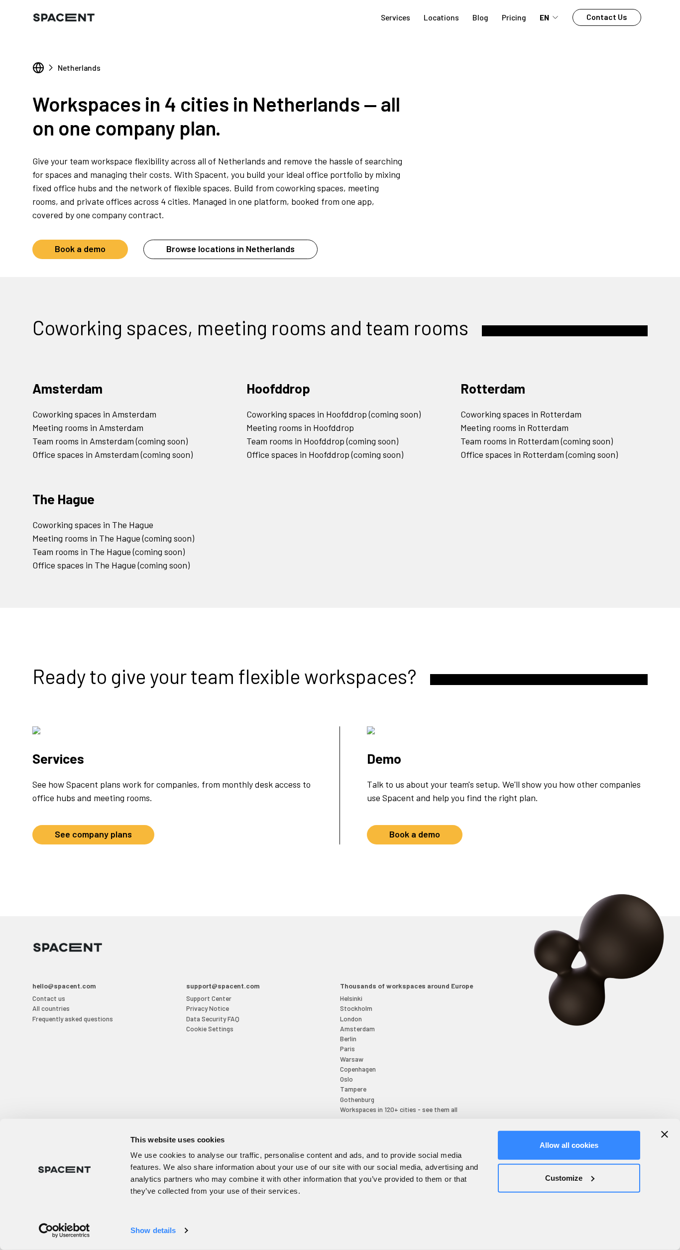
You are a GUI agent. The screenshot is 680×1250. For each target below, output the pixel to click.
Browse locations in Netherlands (230, 248)
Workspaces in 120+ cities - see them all (398, 1109)
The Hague (63, 499)
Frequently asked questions (72, 1018)
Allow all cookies (569, 1145)
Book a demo (80, 248)
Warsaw (351, 1059)
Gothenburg (357, 1099)
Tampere (353, 1089)
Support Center (208, 998)
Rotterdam (492, 388)
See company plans (93, 834)
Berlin (348, 1038)
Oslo (346, 1079)
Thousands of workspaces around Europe (406, 985)
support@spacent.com (223, 985)
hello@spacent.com (64, 985)
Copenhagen (358, 1069)
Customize (563, 1177)
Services (395, 17)
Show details (153, 1230)
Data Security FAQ (212, 1018)
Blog (480, 17)
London (351, 1018)
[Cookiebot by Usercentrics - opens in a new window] (64, 1230)
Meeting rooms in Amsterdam (87, 427)
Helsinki (351, 998)
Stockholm (356, 1008)
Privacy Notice (207, 1008)
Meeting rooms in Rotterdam (514, 427)
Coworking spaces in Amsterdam (94, 414)
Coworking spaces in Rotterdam (520, 414)
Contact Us (606, 16)
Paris (347, 1048)
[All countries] (38, 68)
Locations (441, 17)
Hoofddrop (278, 388)
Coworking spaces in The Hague (92, 524)
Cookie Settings (209, 1028)
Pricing (514, 17)
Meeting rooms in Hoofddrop (300, 427)
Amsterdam (67, 388)
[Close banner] (664, 1134)
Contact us (48, 998)
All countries (51, 1008)
